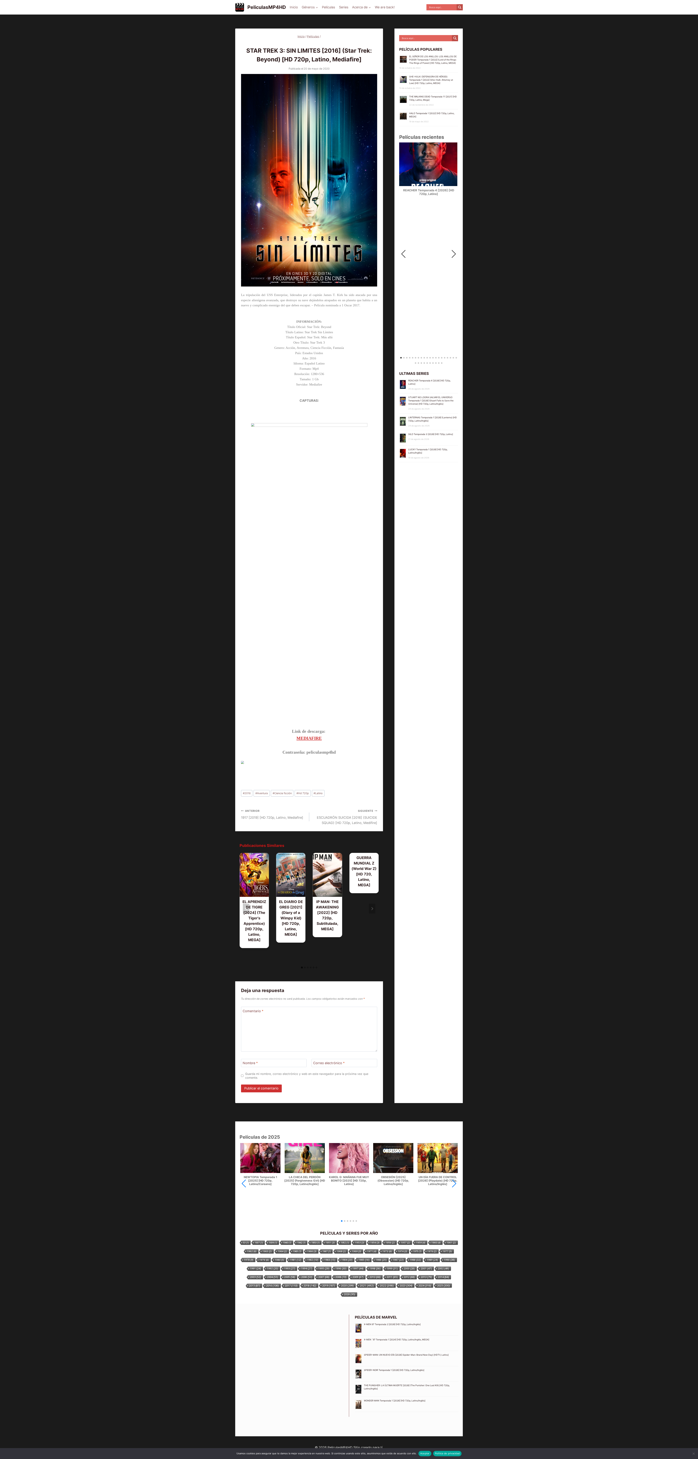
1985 (364, 1259)
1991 (255, 1268)
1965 (297, 1251)
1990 (449, 1259)
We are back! (385, 7)
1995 (323, 1268)
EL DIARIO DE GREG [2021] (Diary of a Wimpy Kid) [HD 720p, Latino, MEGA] (291, 918)
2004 (272, 1277)
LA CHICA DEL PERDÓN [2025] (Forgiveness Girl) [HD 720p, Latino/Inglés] (304, 1181)
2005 (289, 1277)
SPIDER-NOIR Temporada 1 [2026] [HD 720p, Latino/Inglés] (394, 1370)
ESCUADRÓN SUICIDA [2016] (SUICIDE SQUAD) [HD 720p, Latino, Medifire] (347, 817)
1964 (282, 1251)
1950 (315, 1242)
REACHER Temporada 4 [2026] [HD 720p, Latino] (428, 192)
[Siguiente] (372, 909)
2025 (443, 1285)
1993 (289, 1268)
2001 (426, 1268)
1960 (436, 1242)
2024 (424, 1285)
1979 (264, 1259)
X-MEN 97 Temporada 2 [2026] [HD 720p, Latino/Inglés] (392, 1324)
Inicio (294, 7)
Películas (328, 7)
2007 (323, 1277)
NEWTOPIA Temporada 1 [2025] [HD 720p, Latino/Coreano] (260, 1181)
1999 (392, 1268)
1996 (340, 1268)
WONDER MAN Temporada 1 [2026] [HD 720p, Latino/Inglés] (394, 1400)
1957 (405, 1242)
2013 (426, 1277)
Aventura (261, 793)
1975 (417, 1251)
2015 (254, 1285)
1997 (358, 1268)
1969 (356, 1251)
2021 (367, 1285)
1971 (371, 1251)
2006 (306, 1277)
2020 (347, 1285)
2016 (247, 793)
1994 (306, 1268)
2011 (392, 1277)
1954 (375, 1242)
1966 (311, 1251)
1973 (387, 1251)
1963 (267, 1251)
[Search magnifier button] (460, 7)
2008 (340, 1277)
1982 (312, 1259)
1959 (420, 1242)
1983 (329, 1259)
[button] (453, 254)
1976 (432, 1251)
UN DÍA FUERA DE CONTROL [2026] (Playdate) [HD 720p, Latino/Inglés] (437, 1181)
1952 (345, 1242)
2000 (409, 1268)
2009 (358, 1277)
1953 (359, 1242)
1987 (398, 1259)
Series (343, 7)
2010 (375, 1277)
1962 (251, 1251)
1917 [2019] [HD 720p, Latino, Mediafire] (272, 814)
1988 (415, 1259)
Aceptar (425, 1453)
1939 (273, 1242)
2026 (349, 1294)
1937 (259, 1242)
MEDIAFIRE (309, 738)
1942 (301, 1242)
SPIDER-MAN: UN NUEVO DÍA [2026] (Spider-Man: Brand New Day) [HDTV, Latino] (406, 1354)
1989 (432, 1259)
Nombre (250, 1063)
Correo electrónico (329, 1063)
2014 (443, 1277)
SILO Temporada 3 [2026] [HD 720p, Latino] (430, 434)
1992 (272, 1268)
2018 (310, 1285)
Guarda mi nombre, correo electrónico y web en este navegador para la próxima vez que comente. (306, 1075)
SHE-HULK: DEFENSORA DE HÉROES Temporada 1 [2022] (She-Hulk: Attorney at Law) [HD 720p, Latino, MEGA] (431, 79)
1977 (447, 1251)
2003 (255, 1277)
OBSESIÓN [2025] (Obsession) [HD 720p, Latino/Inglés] (393, 1181)
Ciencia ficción (282, 793)
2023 (406, 1285)
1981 (295, 1259)
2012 (409, 1277)
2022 (387, 1285)
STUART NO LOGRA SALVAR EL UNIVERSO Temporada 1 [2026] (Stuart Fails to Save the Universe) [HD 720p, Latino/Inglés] (431, 400)
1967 (326, 1251)
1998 (375, 1268)
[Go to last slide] (246, 909)
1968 (341, 1251)
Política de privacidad (447, 1453)
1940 (287, 1242)
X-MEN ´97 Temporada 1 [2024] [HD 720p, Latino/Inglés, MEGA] (396, 1339)
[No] (693, 1453)
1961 (451, 1242)
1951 (330, 1242)
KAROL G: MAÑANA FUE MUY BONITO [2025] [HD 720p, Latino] (349, 1181)
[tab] (302, 967)
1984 (346, 1259)
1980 (279, 1259)
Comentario (253, 1011)
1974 (402, 1251)
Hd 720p (302, 793)
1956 (390, 1242)
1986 (381, 1259)
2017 (291, 1285)
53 (246, 1242)
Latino (318, 793)
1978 (248, 1259)
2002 (443, 1268)
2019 (328, 1285)
